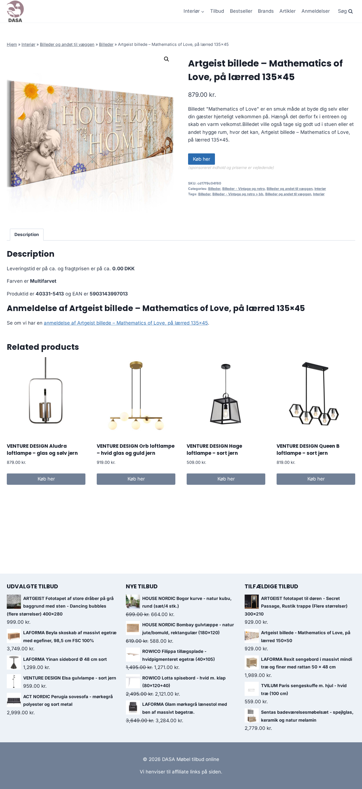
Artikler (287, 11)
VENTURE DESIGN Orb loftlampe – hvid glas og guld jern (135, 450)
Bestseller (241, 11)
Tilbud (217, 11)
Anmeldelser (315, 11)
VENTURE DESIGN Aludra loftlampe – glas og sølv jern (42, 450)
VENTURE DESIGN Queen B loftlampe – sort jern (308, 450)
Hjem (12, 44)
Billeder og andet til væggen (67, 44)
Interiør (28, 44)
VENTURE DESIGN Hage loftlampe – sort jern (214, 450)
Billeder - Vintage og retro (243, 188)
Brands (266, 11)
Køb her (201, 159)
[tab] (27, 235)
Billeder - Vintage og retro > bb (237, 194)
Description (26, 234)
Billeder (106, 44)
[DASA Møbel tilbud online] (15, 11)
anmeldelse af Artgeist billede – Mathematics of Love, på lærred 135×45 (126, 323)
